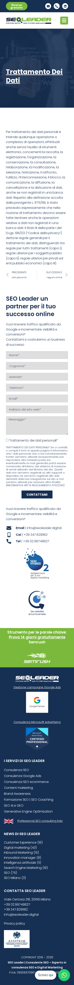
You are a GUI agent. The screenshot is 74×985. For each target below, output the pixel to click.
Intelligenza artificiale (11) (22, 862)
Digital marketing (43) (20, 847)
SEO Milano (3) (15, 878)
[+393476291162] (57, 6)
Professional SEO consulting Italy (40, 821)
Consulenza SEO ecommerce (26, 782)
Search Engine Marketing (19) (26, 867)
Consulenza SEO (16, 770)
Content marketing (18, 787)
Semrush (37, 642)
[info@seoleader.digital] (48, 6)
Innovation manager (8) (22, 857)
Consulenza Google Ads (22, 776)
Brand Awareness (17, 793)
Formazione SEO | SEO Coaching (28, 799)
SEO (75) (10, 872)
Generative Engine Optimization (28, 811)
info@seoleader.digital (21, 914)
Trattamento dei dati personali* (33, 440)
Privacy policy (14, 923)
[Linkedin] (65, 6)
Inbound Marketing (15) (21, 852)
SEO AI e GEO (13, 805)
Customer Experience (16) (23, 842)
